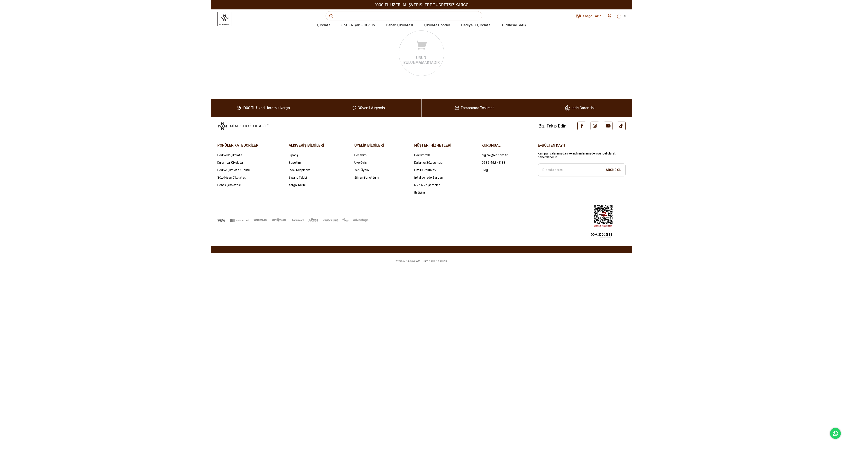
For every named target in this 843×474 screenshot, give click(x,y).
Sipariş (293, 155)
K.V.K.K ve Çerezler (427, 185)
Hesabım (360, 155)
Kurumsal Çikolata (230, 162)
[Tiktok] (621, 126)
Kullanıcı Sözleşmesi (428, 162)
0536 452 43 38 (493, 162)
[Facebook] (581, 126)
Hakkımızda (422, 155)
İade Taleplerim (299, 170)
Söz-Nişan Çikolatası (232, 177)
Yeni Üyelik (361, 170)
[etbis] (603, 216)
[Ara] (331, 15)
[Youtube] (608, 126)
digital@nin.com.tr (495, 155)
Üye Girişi (360, 162)
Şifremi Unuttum (366, 177)
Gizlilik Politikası (425, 170)
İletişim (419, 192)
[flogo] (243, 126)
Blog (485, 170)
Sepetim (295, 162)
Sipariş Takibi (298, 177)
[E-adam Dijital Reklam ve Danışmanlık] (601, 234)
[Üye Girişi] (609, 16)
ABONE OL (613, 170)
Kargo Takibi (297, 185)
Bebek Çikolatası (229, 185)
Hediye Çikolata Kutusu (233, 170)
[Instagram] (595, 126)
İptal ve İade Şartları (428, 177)
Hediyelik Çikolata (229, 155)
